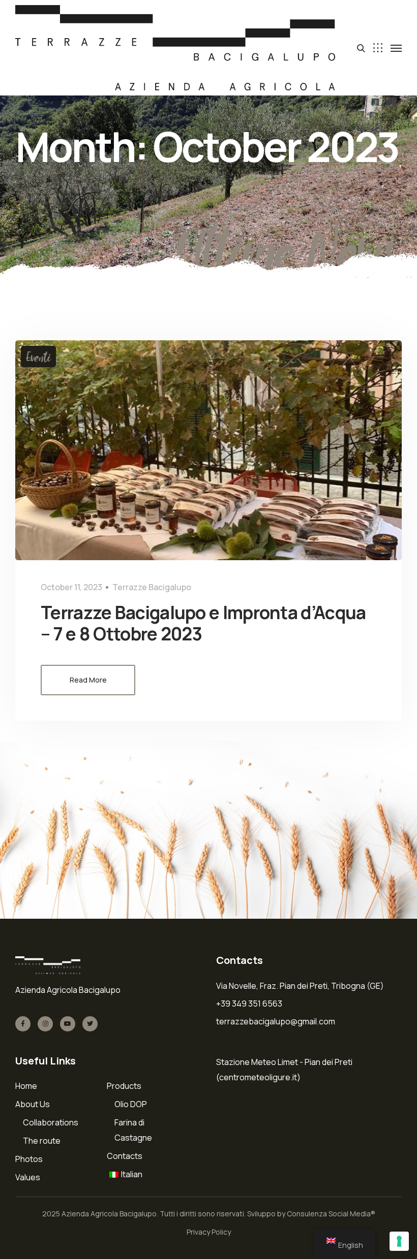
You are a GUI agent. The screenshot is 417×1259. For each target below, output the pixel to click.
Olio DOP (130, 1104)
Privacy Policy (209, 1232)
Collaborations (50, 1122)
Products (124, 1085)
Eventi (38, 356)
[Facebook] (23, 1023)
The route (42, 1140)
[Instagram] (45, 1023)
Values (27, 1177)
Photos (29, 1159)
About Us (32, 1104)
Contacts (124, 1155)
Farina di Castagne (133, 1130)
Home (26, 1085)
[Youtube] (67, 1023)
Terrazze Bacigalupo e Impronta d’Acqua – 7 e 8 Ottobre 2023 (203, 623)
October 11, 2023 (71, 587)
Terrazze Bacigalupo (151, 587)
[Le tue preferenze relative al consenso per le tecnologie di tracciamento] (399, 1241)
